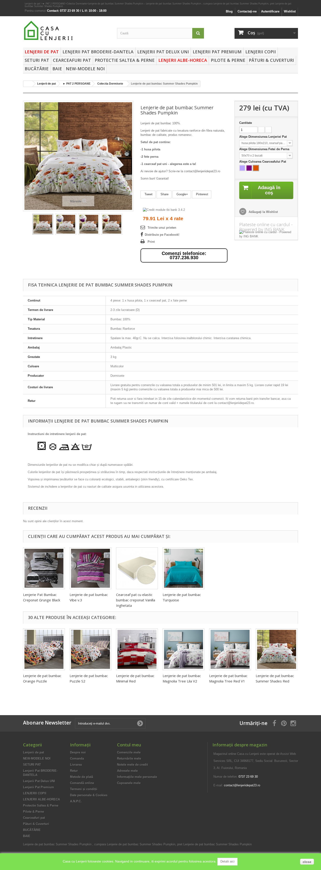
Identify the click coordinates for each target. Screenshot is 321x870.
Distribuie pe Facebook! (162, 234)
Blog (229, 11)
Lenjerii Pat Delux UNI (163, 52)
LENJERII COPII (260, 52)
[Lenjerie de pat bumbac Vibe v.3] (90, 568)
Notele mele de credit (132, 764)
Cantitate (245, 123)
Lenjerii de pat (33, 3)
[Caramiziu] (255, 168)
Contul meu (129, 745)
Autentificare (270, 11)
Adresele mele (127, 770)
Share (164, 194)
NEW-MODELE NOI (85, 68)
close (307, 862)
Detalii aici (227, 861)
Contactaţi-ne (247, 11)
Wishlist (290, 11)
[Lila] (242, 168)
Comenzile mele (129, 752)
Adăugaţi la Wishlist (263, 212)
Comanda (77, 758)
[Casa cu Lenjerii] (66, 31)
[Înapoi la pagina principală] (27, 84)
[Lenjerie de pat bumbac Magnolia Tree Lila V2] (183, 649)
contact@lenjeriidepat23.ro (242, 785)
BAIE (57, 68)
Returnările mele (129, 758)
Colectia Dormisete (77, 3)
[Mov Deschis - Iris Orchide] (249, 168)
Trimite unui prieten (162, 227)
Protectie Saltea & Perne (125, 60)
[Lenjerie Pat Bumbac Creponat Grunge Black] (44, 568)
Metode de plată (81, 777)
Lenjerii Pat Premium (217, 52)
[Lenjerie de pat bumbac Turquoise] (183, 568)
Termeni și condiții (83, 789)
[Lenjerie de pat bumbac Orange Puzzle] (44, 649)
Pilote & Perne (228, 60)
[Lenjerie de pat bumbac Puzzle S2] (90, 649)
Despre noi (78, 752)
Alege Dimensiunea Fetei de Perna (264, 149)
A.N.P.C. (76, 801)
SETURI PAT (37, 60)
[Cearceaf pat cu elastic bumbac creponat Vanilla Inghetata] (137, 568)
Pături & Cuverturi (271, 60)
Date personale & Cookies (88, 795)
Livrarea (76, 764)
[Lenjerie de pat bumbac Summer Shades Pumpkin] (42, 224)
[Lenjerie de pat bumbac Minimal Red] (137, 649)
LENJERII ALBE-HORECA (182, 60)
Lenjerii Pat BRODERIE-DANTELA (98, 52)
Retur (74, 770)
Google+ (182, 194)
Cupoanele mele (129, 783)
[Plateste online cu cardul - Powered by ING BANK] (266, 234)
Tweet (148, 194)
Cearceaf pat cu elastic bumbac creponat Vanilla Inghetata (135, 600)
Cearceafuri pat (72, 60)
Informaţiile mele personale (137, 777)
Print (151, 241)
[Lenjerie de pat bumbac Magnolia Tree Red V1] (230, 649)
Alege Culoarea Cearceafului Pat (263, 161)
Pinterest (201, 194)
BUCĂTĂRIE (37, 68)
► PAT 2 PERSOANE (54, 3)
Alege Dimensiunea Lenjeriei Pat (263, 136)
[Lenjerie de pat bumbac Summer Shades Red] (277, 649)
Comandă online (82, 783)
